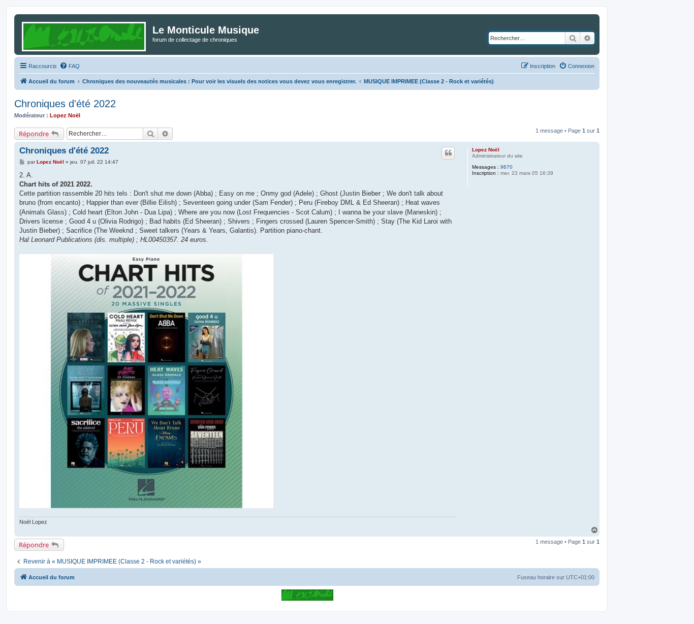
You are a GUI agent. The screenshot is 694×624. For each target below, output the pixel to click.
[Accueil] (84, 34)
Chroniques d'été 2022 (65, 103)
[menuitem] (69, 66)
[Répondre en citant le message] (448, 153)
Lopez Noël (65, 115)
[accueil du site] (307, 594)
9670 (506, 167)
